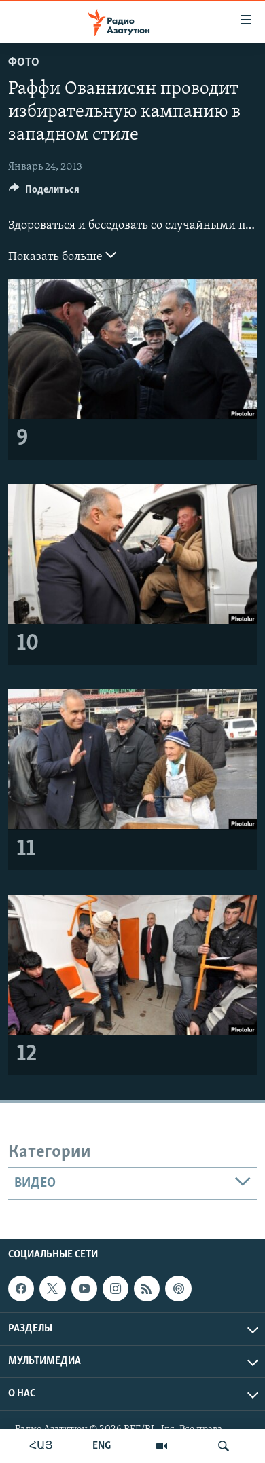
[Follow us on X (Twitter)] (52, 1288)
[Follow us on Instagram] (115, 1288)
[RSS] (147, 1288)
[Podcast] (178, 1288)
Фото (23, 63)
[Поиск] (223, 1446)
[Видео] (161, 1446)
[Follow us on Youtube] (84, 1288)
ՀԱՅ (41, 1446)
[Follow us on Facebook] (21, 1288)
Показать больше (56, 257)
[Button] (44, 193)
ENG (101, 1446)
